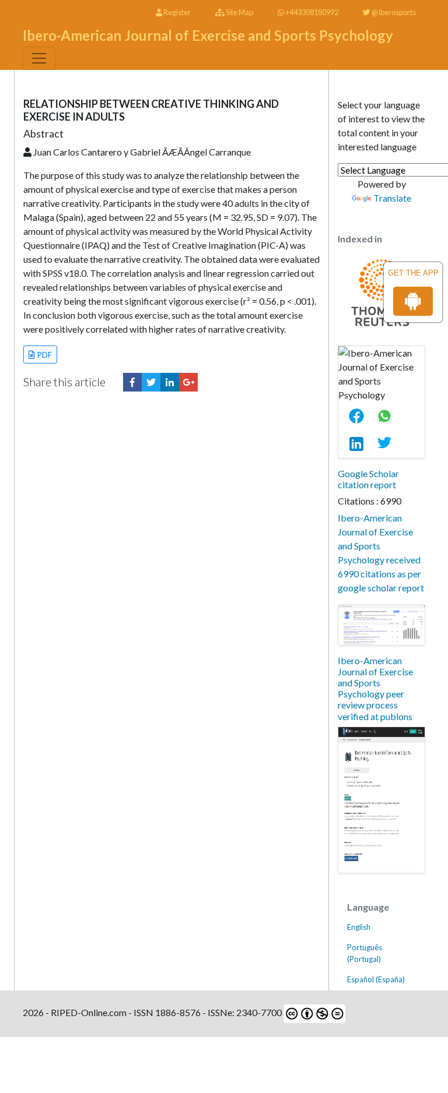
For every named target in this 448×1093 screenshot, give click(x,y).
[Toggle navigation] (39, 58)
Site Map (239, 12)
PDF (43, 354)
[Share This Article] (361, 416)
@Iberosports (393, 12)
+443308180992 (311, 12)
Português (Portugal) (364, 953)
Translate (392, 197)
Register (176, 12)
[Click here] (132, 382)
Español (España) (376, 979)
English (358, 927)
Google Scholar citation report (368, 479)
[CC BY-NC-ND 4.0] (313, 1012)
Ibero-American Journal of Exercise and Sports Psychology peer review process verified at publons (375, 688)
